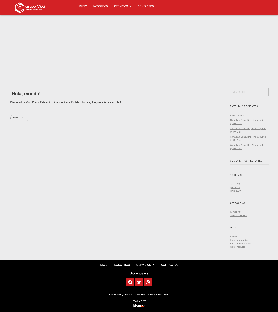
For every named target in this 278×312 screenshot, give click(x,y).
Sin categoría (238, 215)
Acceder (234, 236)
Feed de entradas (239, 240)
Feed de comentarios (241, 243)
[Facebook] (130, 282)
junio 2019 (235, 191)
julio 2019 (235, 187)
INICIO (83, 6)
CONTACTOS (146, 6)
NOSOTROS (100, 6)
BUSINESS (235, 212)
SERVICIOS (121, 6)
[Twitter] (139, 282)
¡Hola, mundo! (25, 93)
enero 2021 (236, 184)
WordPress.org (237, 246)
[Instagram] (148, 282)
